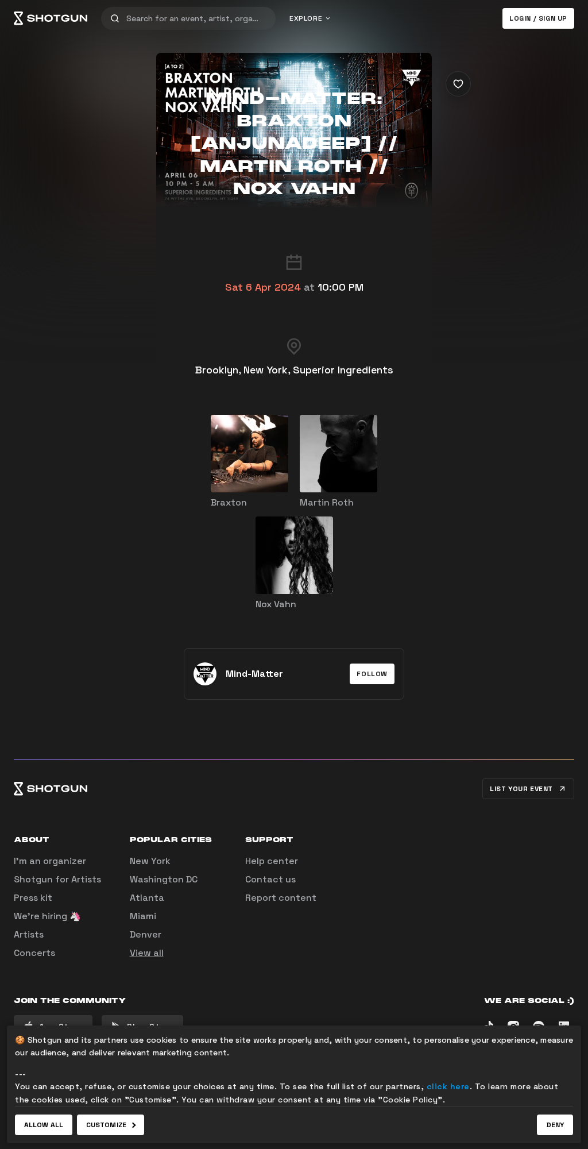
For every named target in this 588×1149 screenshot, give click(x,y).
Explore (305, 18)
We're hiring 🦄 (47, 916)
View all (147, 953)
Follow (372, 673)
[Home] (50, 18)
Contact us (270, 879)
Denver (145, 934)
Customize (106, 1124)
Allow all (43, 1124)
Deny (555, 1124)
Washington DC (164, 879)
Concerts (34, 953)
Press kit (33, 898)
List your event (521, 788)
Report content (280, 898)
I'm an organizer (50, 861)
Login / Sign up (538, 18)
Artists (29, 934)
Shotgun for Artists (57, 879)
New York (150, 861)
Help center (271, 861)
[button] (372, 674)
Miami (143, 916)
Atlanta (147, 898)
